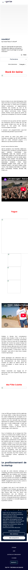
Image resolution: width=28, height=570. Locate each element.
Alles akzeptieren (14, 538)
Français (22, 64)
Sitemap (14, 547)
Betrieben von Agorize (16, 567)
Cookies (14, 558)
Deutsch (13, 562)
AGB (14, 551)
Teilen (23, 55)
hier (6, 526)
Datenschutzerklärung (14, 554)
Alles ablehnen (14, 534)
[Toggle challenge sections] (14, 59)
